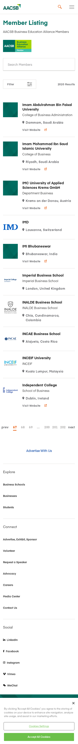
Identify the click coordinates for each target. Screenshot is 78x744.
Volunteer (9, 551)
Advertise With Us (39, 450)
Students (8, 507)
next (71, 427)
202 (62, 427)
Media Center (11, 596)
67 (14, 427)
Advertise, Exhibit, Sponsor (20, 539)
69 (30, 427)
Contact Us (10, 608)
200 (46, 427)
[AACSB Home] (12, 7)
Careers (8, 585)
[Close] (73, 703)
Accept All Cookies (39, 736)
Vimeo (11, 674)
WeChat (12, 685)
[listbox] (39, 64)
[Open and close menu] (72, 7)
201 (54, 427)
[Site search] (59, 7)
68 (22, 427)
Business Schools (14, 484)
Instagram (13, 662)
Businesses (10, 496)
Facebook (12, 651)
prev (5, 427)
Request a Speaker (15, 562)
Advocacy (9, 573)
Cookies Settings (39, 726)
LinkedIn (12, 640)
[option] (39, 117)
